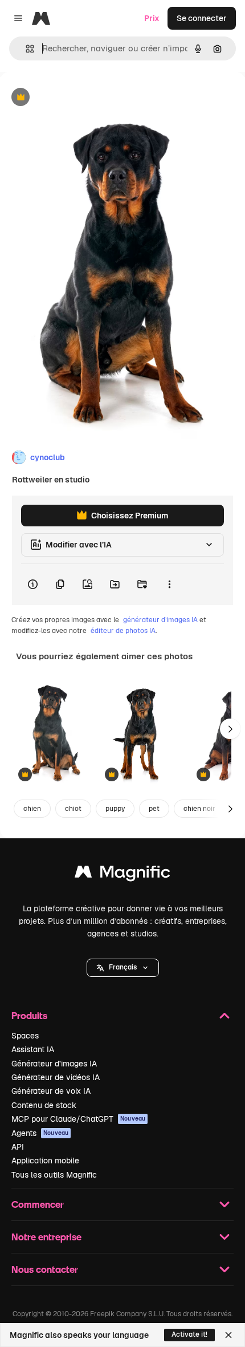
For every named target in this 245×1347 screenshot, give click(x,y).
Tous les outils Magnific (54, 1175)
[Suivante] (230, 729)
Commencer (37, 1204)
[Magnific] (122, 874)
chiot (73, 808)
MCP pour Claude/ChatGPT (78, 1119)
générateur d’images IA (160, 619)
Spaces (25, 1035)
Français (123, 967)
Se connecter (202, 18)
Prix (152, 18)
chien (32, 808)
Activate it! (189, 1334)
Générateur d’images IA (54, 1063)
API (17, 1147)
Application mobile (45, 1160)
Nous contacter (44, 1269)
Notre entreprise (46, 1237)
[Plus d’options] (169, 584)
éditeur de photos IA (123, 630)
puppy (115, 808)
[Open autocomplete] (25, 48)
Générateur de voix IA (51, 1091)
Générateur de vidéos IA (55, 1077)
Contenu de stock (43, 1105)
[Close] (228, 1335)
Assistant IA (32, 1049)
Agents (39, 1133)
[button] (123, 968)
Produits (29, 1015)
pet (154, 808)
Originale (75, 97)
